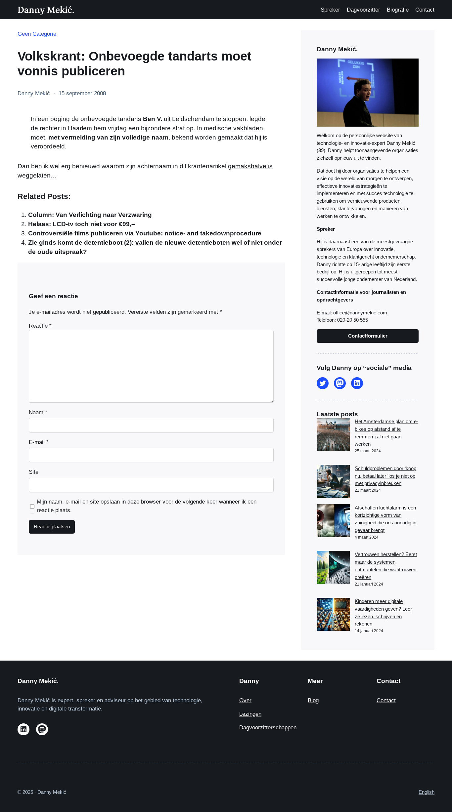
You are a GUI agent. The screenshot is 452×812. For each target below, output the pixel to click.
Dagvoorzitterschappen (267, 727)
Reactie (40, 326)
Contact (386, 700)
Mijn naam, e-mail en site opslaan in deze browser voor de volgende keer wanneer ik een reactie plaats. (146, 506)
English (426, 792)
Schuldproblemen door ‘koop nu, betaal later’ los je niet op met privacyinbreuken (385, 476)
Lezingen (250, 714)
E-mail (39, 442)
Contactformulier (367, 336)
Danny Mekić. (46, 9)
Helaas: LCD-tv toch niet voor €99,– (81, 224)
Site (33, 472)
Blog (313, 700)
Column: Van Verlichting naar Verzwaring (90, 214)
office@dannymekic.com (360, 312)
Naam (38, 412)
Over (245, 700)
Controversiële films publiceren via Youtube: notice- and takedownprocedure (144, 233)
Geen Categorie (37, 34)
